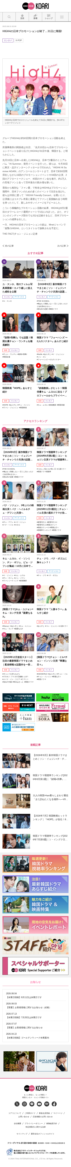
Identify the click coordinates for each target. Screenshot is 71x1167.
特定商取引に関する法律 (36, 1127)
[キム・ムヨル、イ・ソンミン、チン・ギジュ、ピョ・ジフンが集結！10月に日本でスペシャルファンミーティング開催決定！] (18, 544)
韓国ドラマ (54, 309)
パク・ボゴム (53, 575)
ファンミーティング (10, 581)
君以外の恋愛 (43, 309)
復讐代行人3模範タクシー (47, 525)
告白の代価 (7, 682)
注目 (5, 350)
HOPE (5, 405)
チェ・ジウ (42, 575)
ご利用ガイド (30, 1113)
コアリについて (14, 1113)
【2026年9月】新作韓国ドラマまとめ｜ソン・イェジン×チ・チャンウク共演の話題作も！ (52, 288)
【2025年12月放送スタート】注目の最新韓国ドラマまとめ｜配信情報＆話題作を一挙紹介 (18, 661)
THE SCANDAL (44, 301)
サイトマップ (22, 1134)
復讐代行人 (42, 522)
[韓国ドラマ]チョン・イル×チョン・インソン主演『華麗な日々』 (52, 661)
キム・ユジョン (25, 626)
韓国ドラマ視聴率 (44, 472)
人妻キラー (62, 469)
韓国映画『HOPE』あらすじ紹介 (17, 390)
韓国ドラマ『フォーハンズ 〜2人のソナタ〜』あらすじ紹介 (52, 339)
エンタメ (8, 40)
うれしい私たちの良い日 (47, 469)
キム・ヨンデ (8, 629)
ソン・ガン (42, 357)
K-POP (19, 40)
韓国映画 (23, 408)
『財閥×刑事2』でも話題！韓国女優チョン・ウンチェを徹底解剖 (17, 341)
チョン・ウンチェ (10, 354)
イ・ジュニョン (58, 354)
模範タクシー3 (43, 527)
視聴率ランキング (44, 530)
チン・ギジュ (8, 578)
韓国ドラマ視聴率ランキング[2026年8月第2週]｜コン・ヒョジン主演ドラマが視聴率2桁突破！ (52, 456)
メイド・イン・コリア (11, 679)
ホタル (17, 525)
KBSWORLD (42, 674)
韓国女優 (6, 357)
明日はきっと (18, 682)
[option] (19, 1061)
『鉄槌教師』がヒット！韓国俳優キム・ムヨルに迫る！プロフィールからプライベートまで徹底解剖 (52, 392)
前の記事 (9, 246)
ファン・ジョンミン (10, 408)
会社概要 (17, 1123)
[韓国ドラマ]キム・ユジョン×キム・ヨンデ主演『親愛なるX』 (17, 613)
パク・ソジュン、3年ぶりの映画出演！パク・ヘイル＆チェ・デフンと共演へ (18, 509)
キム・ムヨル (43, 405)
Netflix (40, 354)
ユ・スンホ (7, 301)
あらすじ (47, 354)
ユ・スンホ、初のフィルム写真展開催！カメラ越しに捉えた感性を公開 (17, 288)
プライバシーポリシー (34, 1123)
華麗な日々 (55, 527)
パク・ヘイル (8, 525)
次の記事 (61, 246)
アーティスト (19, 297)
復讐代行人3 (52, 522)
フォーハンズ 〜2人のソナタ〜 (49, 359)
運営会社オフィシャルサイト (42, 1134)
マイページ (57, 1113)
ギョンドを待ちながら (11, 674)
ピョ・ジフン (20, 578)
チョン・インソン (44, 677)
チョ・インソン (24, 405)
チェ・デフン (8, 522)
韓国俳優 (61, 405)
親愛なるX (19, 629)
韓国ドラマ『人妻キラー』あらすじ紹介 (52, 611)
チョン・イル (63, 674)
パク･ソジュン (20, 522)
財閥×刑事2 (22, 354)
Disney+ (6, 626)
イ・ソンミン (8, 575)
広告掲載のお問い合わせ (43, 1117)
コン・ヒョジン (52, 626)
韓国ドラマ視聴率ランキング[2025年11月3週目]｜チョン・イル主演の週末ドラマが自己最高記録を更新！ (53, 509)
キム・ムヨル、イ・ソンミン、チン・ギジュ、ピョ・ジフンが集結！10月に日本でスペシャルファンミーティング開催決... (17, 562)
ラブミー (25, 679)
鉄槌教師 (53, 405)
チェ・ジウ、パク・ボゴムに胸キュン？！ (52, 560)
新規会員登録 (44, 1113)
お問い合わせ (23, 1117)
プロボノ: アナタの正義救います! (15, 677)
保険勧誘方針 (51, 1123)
